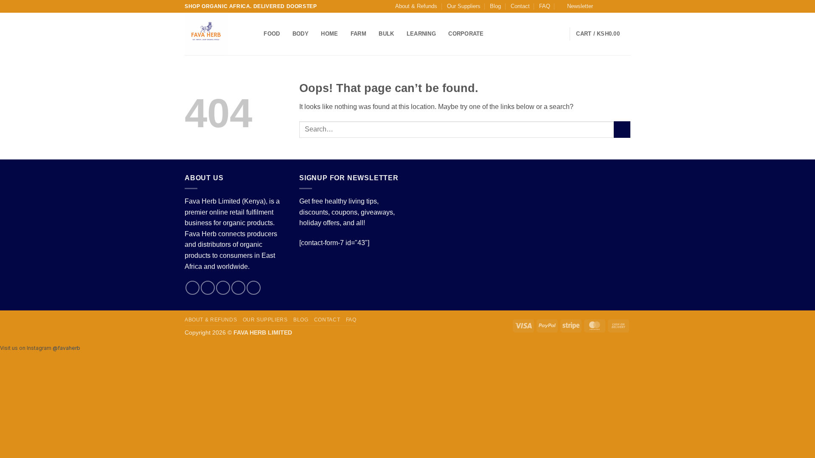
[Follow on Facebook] (601, 6)
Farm (358, 34)
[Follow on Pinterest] (254, 288)
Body (300, 34)
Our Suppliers (464, 6)
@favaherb (66, 348)
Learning (421, 34)
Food (272, 34)
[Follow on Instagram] (610, 6)
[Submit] (622, 129)
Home (329, 34)
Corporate (465, 34)
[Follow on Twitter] (618, 6)
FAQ (544, 6)
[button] (576, 6)
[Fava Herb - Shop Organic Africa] (212, 34)
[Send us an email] (626, 6)
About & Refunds (416, 6)
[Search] (254, 34)
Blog (495, 6)
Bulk (386, 34)
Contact (520, 6)
